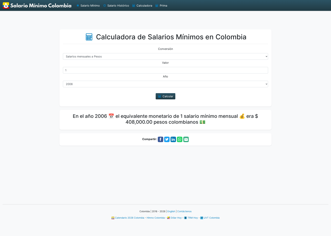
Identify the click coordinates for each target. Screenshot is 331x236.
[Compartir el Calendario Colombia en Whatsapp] (179, 139)
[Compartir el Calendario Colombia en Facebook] (160, 139)
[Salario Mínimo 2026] (37, 5)
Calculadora (144, 5)
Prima (163, 5)
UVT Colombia (211, 217)
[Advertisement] (165, 20)
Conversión (165, 49)
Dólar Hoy (176, 217)
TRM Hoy (192, 217)
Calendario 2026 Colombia (129, 217)
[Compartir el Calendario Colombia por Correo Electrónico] (186, 139)
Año (165, 76)
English (171, 211)
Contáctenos (184, 211)
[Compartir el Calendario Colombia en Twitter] (167, 139)
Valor (165, 62)
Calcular (167, 96)
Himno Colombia (156, 217)
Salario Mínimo (90, 5)
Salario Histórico (118, 5)
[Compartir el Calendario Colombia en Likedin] (173, 139)
